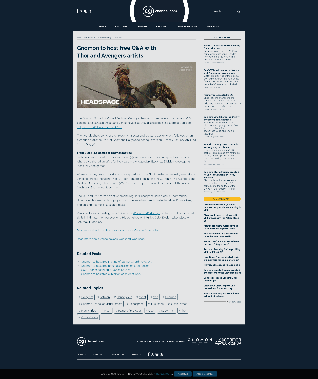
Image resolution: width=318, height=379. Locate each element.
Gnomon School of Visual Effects (101, 303)
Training (141, 26)
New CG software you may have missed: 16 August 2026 (221, 243)
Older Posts (235, 301)
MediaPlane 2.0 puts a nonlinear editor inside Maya (221, 295)
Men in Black (89, 310)
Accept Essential (205, 374)
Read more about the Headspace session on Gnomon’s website (117, 230)
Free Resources (187, 26)
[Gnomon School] (200, 341)
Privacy (136, 354)
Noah (107, 310)
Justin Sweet (179, 303)
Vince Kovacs (89, 317)
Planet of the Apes (129, 310)
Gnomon (170, 297)
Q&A (151, 310)
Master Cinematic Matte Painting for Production (222, 47)
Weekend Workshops (146, 213)
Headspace (136, 303)
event (142, 297)
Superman (168, 310)
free (155, 297)
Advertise (213, 26)
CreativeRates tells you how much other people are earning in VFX (222, 207)
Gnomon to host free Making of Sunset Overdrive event (116, 261)
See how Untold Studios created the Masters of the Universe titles (222, 271)
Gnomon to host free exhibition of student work (111, 274)
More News (222, 199)
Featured (121, 26)
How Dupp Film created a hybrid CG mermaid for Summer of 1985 (221, 258)
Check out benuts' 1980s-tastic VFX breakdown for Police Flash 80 (221, 218)
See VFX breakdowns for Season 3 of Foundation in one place (221, 71)
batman (105, 297)
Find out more (163, 373)
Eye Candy (162, 26)
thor (184, 310)
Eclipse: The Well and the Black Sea (99, 127)
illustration (157, 303)
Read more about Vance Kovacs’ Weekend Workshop (111, 238)
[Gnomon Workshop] (228, 341)
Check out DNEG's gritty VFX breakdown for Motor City (219, 287)
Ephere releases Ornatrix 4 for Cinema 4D (220, 279)
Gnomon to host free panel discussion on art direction (115, 265)
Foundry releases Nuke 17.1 (218, 95)
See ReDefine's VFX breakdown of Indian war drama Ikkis (221, 235)
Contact (99, 354)
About (82, 354)
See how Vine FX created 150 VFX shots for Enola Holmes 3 (222, 118)
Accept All (183, 374)
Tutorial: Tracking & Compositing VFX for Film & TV (222, 250)
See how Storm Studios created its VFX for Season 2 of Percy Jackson (221, 175)
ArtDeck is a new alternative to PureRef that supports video (221, 227)
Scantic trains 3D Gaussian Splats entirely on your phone (222, 146)
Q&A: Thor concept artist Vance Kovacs (105, 269)
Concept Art (124, 297)
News (102, 26)
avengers (87, 297)
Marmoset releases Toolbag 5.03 (222, 265)
